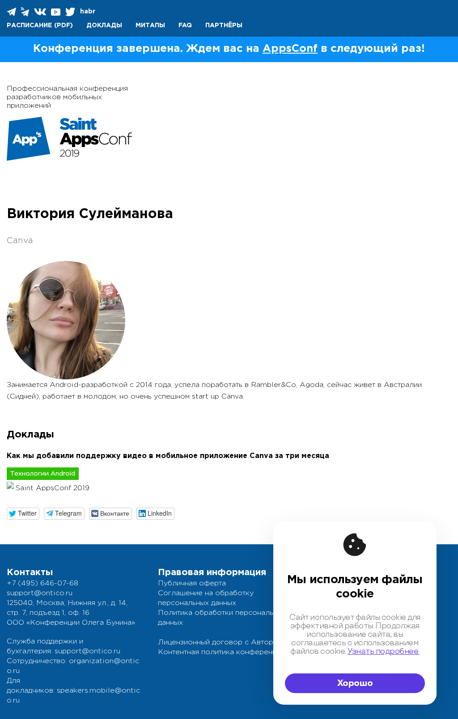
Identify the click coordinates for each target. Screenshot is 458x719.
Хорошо (355, 683)
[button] (23, 514)
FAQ (185, 25)
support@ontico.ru (39, 593)
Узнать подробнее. (383, 651)
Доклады (104, 25)
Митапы (150, 25)
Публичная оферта (192, 583)
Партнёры (223, 25)
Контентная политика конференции (221, 652)
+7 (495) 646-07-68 (42, 583)
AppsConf (290, 49)
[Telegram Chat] (12, 12)
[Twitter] (70, 12)
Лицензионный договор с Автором (220, 642)
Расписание (29, 25)
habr (87, 11)
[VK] (40, 12)
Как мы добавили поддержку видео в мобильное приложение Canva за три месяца (168, 456)
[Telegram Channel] (25, 12)
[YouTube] (56, 12)
